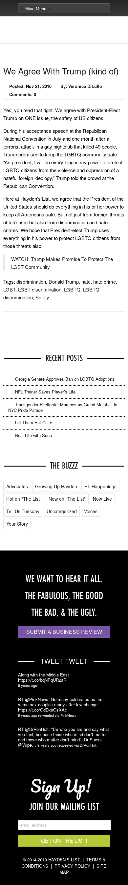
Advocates (17, 486)
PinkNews (68, 715)
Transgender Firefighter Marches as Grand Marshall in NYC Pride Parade (62, 407)
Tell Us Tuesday (22, 511)
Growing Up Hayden (56, 486)
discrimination (31, 281)
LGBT (9, 289)
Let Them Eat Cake (33, 422)
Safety (42, 297)
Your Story (17, 523)
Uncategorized (62, 511)
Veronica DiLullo (85, 86)
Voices (90, 511)
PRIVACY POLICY (72, 866)
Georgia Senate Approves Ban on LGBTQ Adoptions (65, 379)
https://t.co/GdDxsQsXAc (42, 710)
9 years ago (27, 685)
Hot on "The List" (23, 498)
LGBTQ (72, 289)
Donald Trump (64, 281)
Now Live (102, 498)
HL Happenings (100, 486)
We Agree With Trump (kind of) (61, 71)
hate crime (104, 281)
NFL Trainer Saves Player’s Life (45, 392)
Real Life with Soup (33, 435)
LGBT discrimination (39, 289)
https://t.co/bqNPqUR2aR (42, 680)
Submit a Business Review (64, 631)
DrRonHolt (88, 745)
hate (86, 281)
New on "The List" (67, 498)
